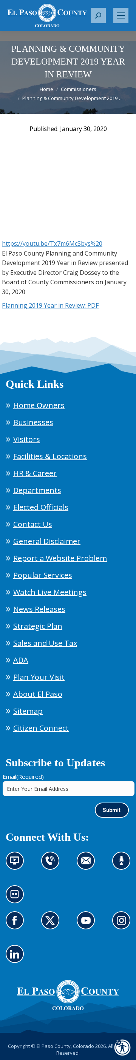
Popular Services (42, 575)
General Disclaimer (46, 541)
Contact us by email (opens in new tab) (88, 865)
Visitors (26, 439)
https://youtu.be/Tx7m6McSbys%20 (52, 243)
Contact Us (32, 524)
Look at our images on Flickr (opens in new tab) (17, 898)
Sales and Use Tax (45, 643)
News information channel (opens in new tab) (17, 865)
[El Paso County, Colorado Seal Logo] (68, 1008)
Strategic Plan (37, 626)
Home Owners (39, 405)
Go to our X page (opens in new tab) (52, 924)
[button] (98, 15)
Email (23, 776)
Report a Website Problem (60, 558)
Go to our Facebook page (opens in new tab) (17, 924)
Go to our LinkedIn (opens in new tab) (17, 958)
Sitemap (28, 711)
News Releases (39, 609)
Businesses (33, 422)
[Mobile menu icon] (120, 15)
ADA (20, 660)
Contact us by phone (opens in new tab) (52, 865)
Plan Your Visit (39, 677)
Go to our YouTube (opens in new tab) (88, 924)
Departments (37, 490)
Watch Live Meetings (50, 592)
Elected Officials (40, 507)
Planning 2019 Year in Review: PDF (50, 305)
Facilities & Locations (50, 456)
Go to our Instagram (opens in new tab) (123, 924)
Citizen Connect (41, 728)
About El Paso (37, 694)
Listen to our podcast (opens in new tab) (123, 865)
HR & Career (35, 473)
